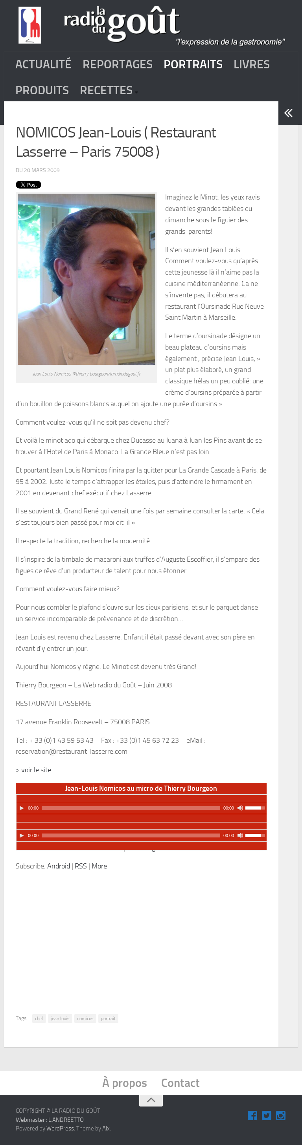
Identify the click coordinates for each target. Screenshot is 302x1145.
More (99, 866)
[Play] (21, 808)
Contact (180, 1083)
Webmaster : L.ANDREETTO (50, 1119)
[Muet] (240, 808)
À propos (124, 1083)
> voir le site (33, 770)
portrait (108, 1018)
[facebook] (252, 1115)
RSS (81, 866)
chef (39, 1018)
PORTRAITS (193, 64)
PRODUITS (42, 90)
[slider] (256, 807)
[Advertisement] (160, 936)
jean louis (60, 1018)
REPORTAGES (118, 64)
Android (58, 866)
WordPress (60, 1128)
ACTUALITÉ (43, 64)
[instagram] (280, 1115)
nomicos (85, 1018)
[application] (141, 804)
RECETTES (106, 90)
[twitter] (266, 1115)
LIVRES (252, 64)
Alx (106, 1128)
